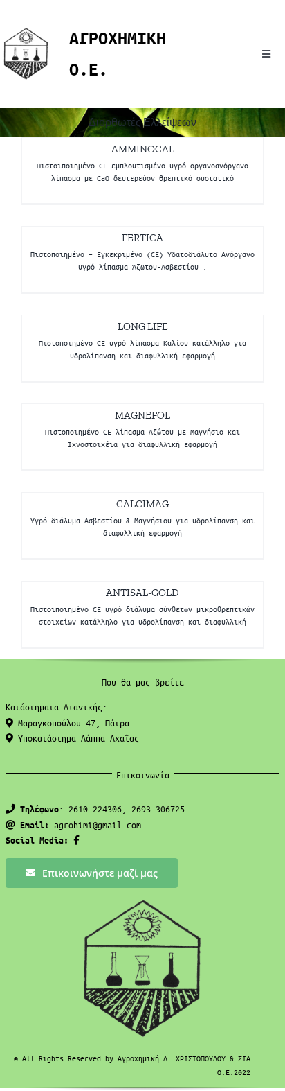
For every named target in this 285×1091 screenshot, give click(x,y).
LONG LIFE (143, 326)
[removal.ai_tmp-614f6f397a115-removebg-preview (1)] (26, 32)
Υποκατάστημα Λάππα (76, 738)
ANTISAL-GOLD (142, 592)
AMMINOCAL (142, 149)
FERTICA (142, 238)
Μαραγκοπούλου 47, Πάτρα (71, 722)
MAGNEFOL (142, 415)
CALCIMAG (142, 504)
